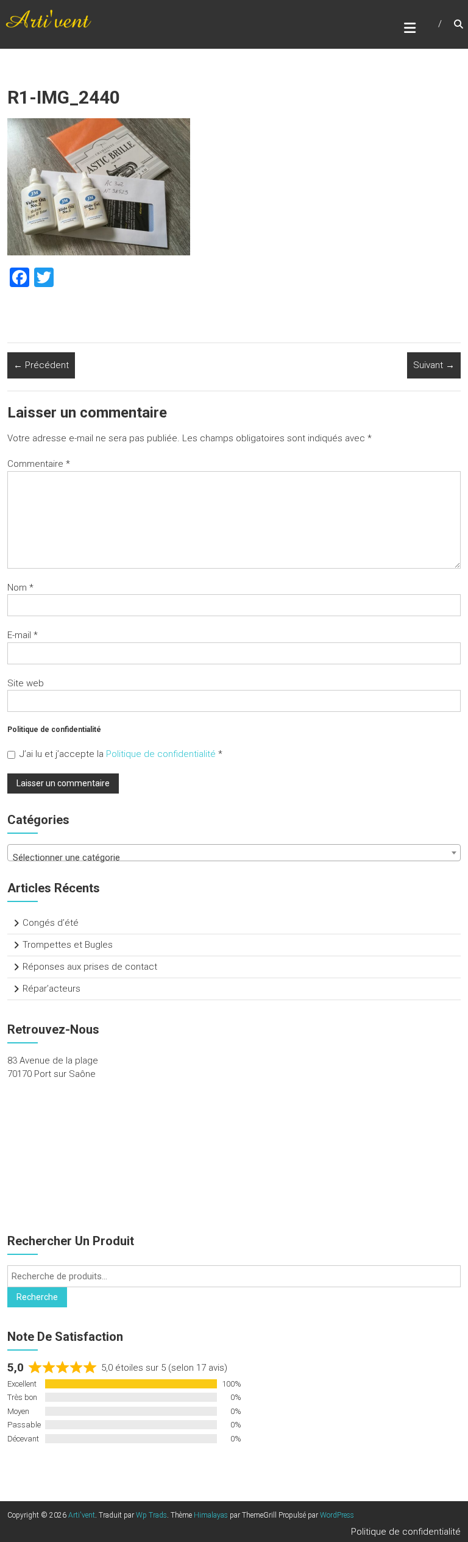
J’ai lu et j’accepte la (121, 753)
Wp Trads (151, 1515)
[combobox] (234, 852)
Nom (20, 587)
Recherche (37, 1297)
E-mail (22, 635)
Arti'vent (81, 1515)
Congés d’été (51, 922)
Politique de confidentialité (162, 753)
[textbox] (234, 858)
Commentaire (38, 463)
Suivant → (434, 365)
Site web (25, 683)
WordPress (337, 1515)
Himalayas (211, 1515)
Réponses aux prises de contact (90, 966)
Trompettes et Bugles (68, 944)
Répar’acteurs (51, 988)
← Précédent (41, 365)
